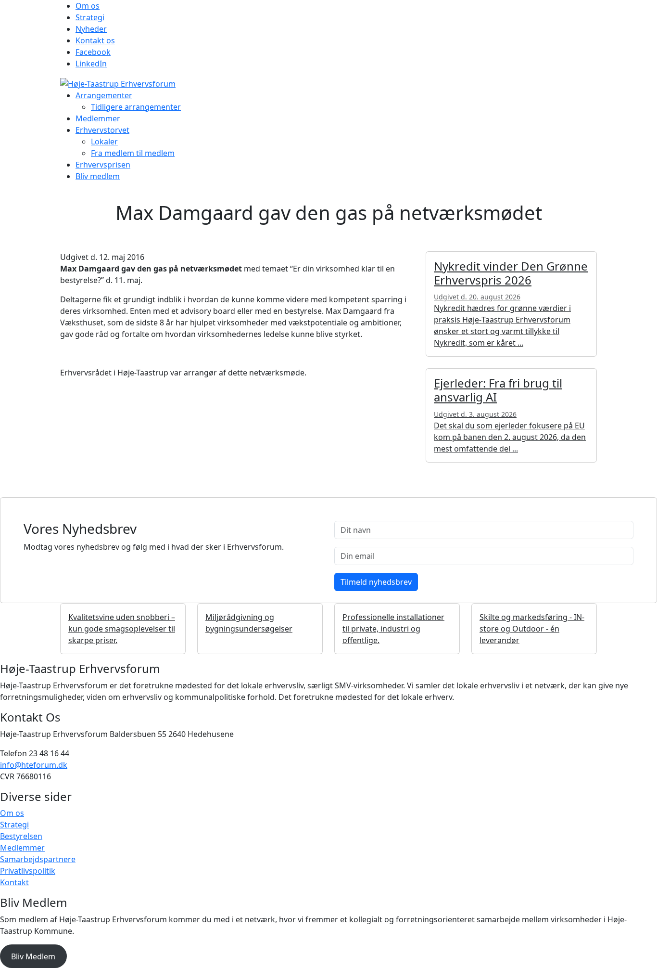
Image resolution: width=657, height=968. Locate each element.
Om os (88, 5)
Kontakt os (95, 40)
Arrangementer (104, 95)
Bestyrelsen (21, 836)
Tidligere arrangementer (136, 107)
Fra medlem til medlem (133, 153)
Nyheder (91, 29)
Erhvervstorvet (102, 130)
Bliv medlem (98, 176)
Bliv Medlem (33, 956)
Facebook (93, 52)
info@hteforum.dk (33, 765)
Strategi (90, 17)
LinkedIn (91, 63)
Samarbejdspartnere (38, 859)
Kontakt (14, 882)
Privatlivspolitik (27, 870)
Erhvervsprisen (103, 164)
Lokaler (104, 141)
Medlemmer (98, 118)
